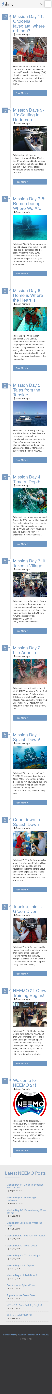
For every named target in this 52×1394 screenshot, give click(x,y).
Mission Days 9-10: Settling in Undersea (28, 114)
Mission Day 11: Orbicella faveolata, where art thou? (29, 23)
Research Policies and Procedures (33, 1334)
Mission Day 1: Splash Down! (27, 736)
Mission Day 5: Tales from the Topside (27, 390)
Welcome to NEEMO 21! (24, 1082)
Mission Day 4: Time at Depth (27, 479)
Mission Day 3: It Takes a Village (29, 563)
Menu (48, 4)
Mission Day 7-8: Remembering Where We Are (29, 203)
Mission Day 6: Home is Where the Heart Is (28, 295)
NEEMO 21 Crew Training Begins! (29, 992)
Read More (21, 93)
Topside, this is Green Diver (27, 908)
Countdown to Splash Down (26, 821)
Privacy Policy (9, 1334)
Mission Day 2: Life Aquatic (27, 649)
